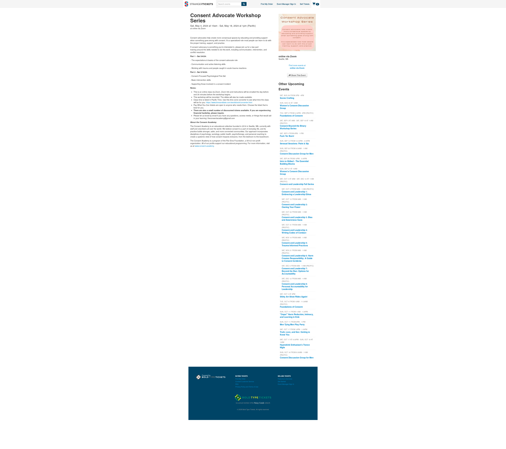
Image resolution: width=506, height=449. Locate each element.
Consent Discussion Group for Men (296, 153)
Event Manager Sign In (286, 4)
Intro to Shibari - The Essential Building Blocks (294, 162)
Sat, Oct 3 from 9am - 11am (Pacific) (298, 189)
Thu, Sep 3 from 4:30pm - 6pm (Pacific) (296, 113)
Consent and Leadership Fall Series (297, 184)
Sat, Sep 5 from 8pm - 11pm (291, 133)
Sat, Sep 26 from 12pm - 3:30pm (293, 158)
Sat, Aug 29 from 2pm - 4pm (292, 95)
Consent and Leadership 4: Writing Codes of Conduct (295, 231)
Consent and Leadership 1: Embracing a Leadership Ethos (296, 193)
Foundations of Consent (291, 115)
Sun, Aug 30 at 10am (289, 103)
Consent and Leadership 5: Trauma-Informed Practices (295, 244)
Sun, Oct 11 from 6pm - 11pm (292, 322)
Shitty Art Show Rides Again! (293, 296)
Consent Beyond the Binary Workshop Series (293, 127)
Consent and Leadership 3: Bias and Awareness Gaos (297, 218)
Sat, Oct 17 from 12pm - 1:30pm (293, 329)
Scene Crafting (287, 98)
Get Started (282, 381)
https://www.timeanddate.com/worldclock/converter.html (229, 102)
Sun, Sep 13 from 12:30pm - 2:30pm (295, 141)
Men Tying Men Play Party (292, 324)
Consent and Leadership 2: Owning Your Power (295, 206)
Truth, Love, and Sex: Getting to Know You (295, 333)
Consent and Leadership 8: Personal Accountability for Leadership (295, 286)
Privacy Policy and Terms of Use (246, 387)
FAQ (236, 384)
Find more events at (297, 66)
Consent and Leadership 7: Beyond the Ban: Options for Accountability (295, 271)
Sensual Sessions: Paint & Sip (294, 143)
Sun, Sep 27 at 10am (288, 169)
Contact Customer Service (244, 381)
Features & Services (285, 379)
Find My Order (267, 4)
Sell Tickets (304, 4)
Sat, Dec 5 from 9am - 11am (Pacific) (298, 266)
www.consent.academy (204, 146)
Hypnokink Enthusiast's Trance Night (295, 346)
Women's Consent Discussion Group (294, 107)
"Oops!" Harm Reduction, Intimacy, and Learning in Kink (296, 315)
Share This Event (298, 75)
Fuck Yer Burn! (287, 136)
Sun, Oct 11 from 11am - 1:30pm (294, 312)
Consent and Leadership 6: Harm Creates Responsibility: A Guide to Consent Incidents (297, 258)
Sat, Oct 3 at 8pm (287, 294)
